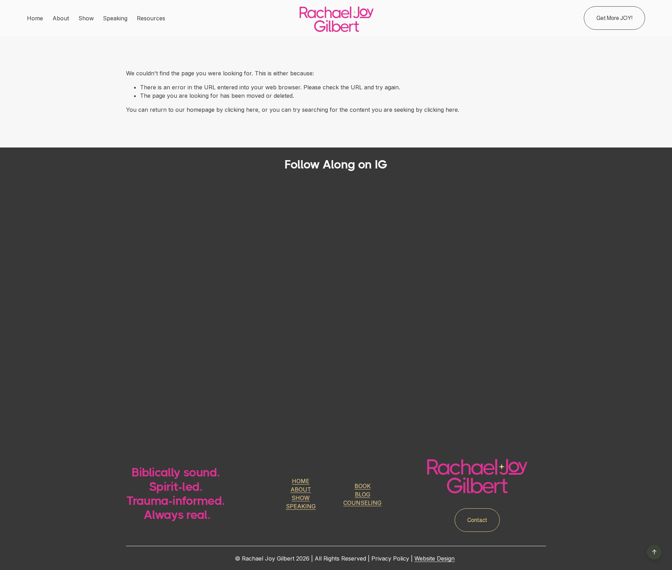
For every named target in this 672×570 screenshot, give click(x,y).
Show (86, 18)
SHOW (301, 497)
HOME (300, 481)
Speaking (115, 18)
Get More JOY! (614, 18)
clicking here (241, 109)
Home (35, 18)
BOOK (363, 485)
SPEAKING (301, 506)
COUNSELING (362, 502)
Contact (477, 520)
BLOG (362, 494)
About (60, 18)
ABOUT (300, 489)
